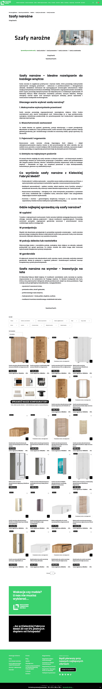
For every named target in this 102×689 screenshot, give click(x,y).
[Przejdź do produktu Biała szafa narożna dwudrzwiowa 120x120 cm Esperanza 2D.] (83, 350)
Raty (10, 659)
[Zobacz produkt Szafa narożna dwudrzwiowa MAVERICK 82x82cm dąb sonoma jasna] (91, 438)
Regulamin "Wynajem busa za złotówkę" (48, 669)
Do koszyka (27, 361)
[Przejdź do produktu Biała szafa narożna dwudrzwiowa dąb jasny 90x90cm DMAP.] (19, 466)
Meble (32, 12)
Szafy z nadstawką (75, 50)
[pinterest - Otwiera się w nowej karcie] (65, 674)
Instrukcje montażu (15, 661)
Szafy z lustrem (63, 50)
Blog (27, 659)
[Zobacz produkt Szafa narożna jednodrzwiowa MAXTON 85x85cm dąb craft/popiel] (48, 516)
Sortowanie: (12, 331)
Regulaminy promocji (48, 666)
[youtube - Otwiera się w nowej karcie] (68, 674)
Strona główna (13, 12)
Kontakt (11, 670)
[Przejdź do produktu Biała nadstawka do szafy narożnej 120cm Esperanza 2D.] (62, 505)
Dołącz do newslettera (68, 669)
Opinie (27, 661)
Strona (48, 573)
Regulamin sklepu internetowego (47, 659)
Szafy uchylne (41, 50)
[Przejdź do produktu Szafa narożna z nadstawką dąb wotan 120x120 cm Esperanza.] (40, 350)
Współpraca (29, 663)
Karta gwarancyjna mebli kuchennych (15, 664)
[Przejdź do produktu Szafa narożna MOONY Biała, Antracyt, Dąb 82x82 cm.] (19, 543)
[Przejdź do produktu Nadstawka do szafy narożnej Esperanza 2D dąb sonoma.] (83, 543)
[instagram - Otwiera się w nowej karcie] (62, 674)
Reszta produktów (24, 12)
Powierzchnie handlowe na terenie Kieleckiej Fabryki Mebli (33, 667)
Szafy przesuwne (52, 50)
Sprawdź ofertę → (68, 687)
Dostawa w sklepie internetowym (48, 663)
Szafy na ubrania (40, 12)
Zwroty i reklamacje (15, 667)
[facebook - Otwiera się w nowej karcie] (60, 674)
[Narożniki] (30, 390)
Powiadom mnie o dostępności (61, 361)
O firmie (28, 671)
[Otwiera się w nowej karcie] (70, 674)
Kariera (28, 673)
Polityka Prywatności (48, 673)
